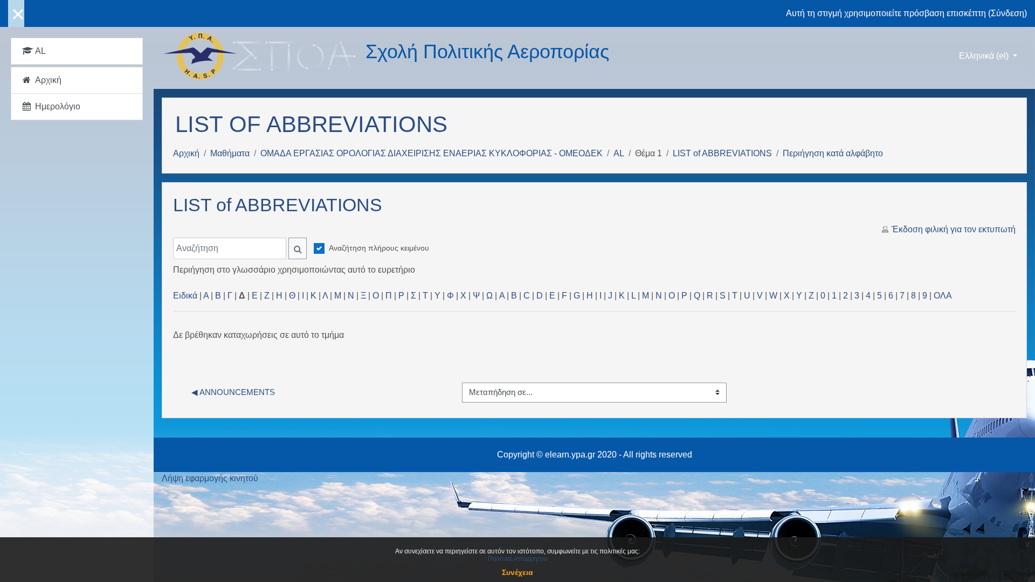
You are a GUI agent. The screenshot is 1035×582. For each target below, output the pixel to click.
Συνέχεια (517, 572)
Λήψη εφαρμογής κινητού (210, 478)
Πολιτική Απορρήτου (518, 559)
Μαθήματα (230, 153)
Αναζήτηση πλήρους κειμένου (379, 248)
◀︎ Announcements (233, 392)
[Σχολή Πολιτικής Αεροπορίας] (263, 56)
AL (618, 153)
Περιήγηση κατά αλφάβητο (833, 153)
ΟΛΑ (943, 295)
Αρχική (186, 153)
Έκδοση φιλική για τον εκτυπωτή (954, 229)
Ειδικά (185, 295)
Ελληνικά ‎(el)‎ (985, 55)
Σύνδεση (1007, 13)
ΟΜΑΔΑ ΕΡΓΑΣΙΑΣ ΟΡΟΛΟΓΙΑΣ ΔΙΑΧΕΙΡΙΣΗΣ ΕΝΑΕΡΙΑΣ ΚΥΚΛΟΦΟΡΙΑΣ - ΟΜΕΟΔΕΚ (431, 153)
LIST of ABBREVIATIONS (722, 153)
